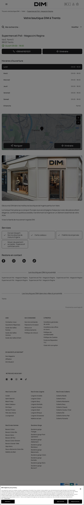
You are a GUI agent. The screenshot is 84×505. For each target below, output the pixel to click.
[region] (42, 495)
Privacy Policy (7, 498)
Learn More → (8, 501)
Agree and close (60, 501)
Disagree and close (75, 501)
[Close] (80, 489)
